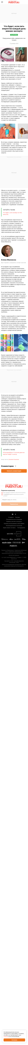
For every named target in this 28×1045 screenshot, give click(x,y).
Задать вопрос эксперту (9, 527)
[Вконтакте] (12, 514)
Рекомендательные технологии (14, 525)
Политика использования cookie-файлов (14, 523)
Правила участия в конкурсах (14, 521)
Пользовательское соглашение (14, 519)
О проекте (11, 517)
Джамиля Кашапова (14, 459)
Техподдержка (21, 527)
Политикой (6, 494)
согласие (7, 492)
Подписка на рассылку (8, 490)
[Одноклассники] (15, 514)
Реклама (17, 517)
